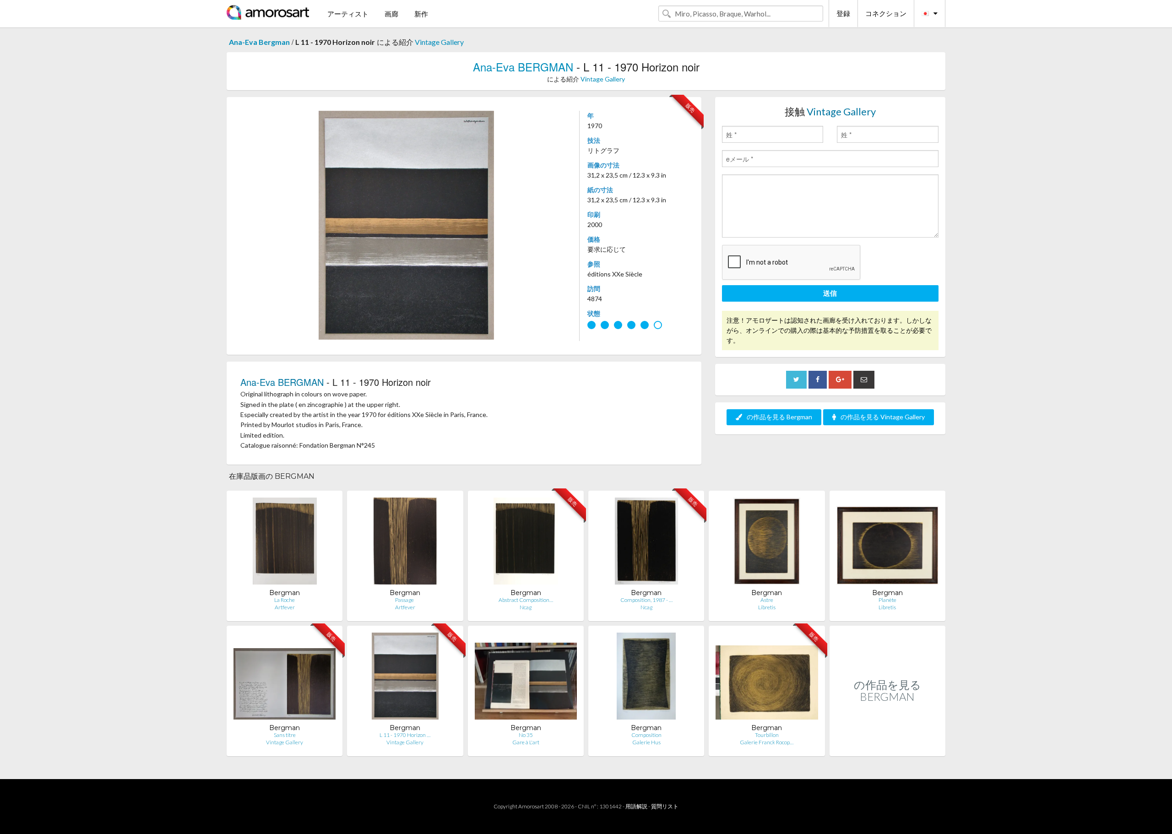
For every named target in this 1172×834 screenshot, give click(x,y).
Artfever (285, 607)
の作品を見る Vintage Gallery (883, 417)
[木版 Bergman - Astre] (767, 543)
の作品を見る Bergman (779, 417)
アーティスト (348, 14)
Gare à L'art (525, 742)
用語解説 (636, 806)
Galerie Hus (646, 742)
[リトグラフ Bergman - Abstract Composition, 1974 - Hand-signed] (526, 543)
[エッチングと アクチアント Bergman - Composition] (646, 678)
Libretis (767, 607)
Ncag (526, 607)
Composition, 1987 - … (646, 599)
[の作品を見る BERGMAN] (887, 746)
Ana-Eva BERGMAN (523, 67)
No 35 (526, 734)
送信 (830, 293)
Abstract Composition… (526, 599)
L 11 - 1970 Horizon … (405, 734)
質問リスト (664, 806)
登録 (843, 13)
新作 (421, 14)
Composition (646, 734)
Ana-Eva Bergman (259, 42)
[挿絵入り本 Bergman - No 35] (526, 678)
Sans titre (285, 734)
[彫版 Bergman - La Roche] (285, 543)
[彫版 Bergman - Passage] (405, 543)
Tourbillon (767, 734)
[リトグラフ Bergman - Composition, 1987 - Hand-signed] (646, 543)
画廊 (391, 14)
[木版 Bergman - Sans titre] (284, 678)
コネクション (885, 13)
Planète (887, 599)
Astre (766, 599)
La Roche (284, 599)
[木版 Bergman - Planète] (887, 543)
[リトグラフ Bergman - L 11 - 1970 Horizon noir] (405, 678)
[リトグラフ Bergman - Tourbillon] (767, 678)
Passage (405, 599)
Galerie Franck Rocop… (766, 742)
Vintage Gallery (439, 42)
